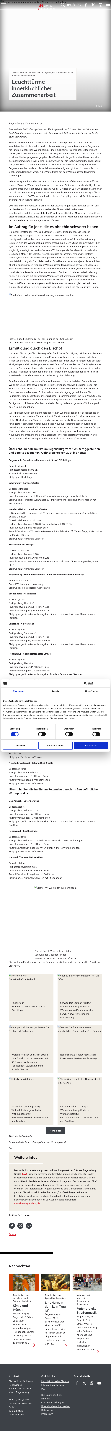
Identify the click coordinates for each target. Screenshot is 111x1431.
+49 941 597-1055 (22, 1403)
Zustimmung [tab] (19, 691)
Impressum (47, 1414)
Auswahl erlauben (55, 745)
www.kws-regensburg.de (27, 1203)
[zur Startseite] (32, 7)
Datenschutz (48, 1410)
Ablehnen (20, 745)
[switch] (42, 734)
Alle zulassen (90, 745)
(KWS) (25, 1174)
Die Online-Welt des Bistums (51, 1396)
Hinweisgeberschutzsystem (55, 1406)
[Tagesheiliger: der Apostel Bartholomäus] (55, 1282)
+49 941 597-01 (21, 1399)
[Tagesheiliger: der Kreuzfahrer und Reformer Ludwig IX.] (23, 1282)
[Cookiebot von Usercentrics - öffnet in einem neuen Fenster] (96, 683)
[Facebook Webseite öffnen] (86, 5)
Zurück (12, 1234)
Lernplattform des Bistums (55, 1381)
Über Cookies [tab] (91, 691)
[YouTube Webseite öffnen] (108, 5)
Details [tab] (55, 691)
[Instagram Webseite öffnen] (100, 5)
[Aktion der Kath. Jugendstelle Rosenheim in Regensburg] (87, 1282)
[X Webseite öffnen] (93, 5)
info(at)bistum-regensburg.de (16, 1412)
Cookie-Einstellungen (52, 1402)
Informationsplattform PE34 (52, 1386)
